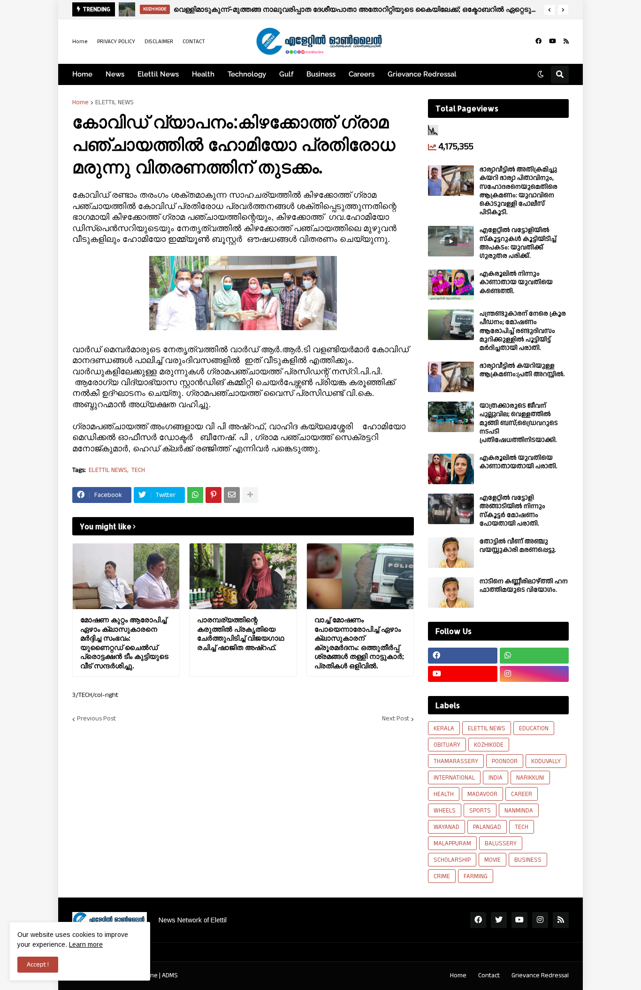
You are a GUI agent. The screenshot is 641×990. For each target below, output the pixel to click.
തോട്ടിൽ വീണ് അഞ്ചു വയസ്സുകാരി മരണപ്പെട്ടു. (518, 545)
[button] (549, 9)
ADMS (170, 975)
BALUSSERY (501, 843)
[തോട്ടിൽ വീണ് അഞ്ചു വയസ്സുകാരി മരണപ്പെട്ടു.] (451, 552)
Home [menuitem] (82, 74)
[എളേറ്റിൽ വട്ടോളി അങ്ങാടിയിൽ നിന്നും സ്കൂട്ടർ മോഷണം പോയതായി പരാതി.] (451, 509)
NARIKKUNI (530, 777)
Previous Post (96, 719)
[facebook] (538, 41)
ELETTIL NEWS (114, 102)
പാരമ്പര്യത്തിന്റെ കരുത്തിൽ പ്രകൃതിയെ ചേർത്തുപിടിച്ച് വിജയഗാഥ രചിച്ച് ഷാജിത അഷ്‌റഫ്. (240, 633)
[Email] (232, 495)
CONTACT (194, 42)
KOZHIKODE (489, 745)
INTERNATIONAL (454, 777)
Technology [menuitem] (247, 74)
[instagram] (534, 674)
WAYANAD (446, 827)
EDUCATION (534, 728)
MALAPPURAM (452, 843)
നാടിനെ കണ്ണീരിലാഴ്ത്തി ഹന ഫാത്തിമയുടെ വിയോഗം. (524, 585)
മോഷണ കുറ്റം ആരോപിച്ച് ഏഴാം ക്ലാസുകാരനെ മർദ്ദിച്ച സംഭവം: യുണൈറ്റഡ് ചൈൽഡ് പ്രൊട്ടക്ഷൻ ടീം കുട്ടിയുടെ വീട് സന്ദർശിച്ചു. (124, 642)
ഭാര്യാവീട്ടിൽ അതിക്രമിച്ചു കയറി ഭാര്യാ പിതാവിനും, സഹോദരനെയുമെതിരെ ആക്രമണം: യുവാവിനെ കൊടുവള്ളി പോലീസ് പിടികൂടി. (518, 191)
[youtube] (552, 41)
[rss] (566, 41)
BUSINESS (528, 860)
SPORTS (480, 810)
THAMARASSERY (456, 761)
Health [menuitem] (203, 74)
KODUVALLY (546, 761)
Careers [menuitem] (361, 74)
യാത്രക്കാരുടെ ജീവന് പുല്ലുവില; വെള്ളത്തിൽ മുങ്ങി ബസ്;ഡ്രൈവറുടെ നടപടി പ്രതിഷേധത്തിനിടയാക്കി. (519, 423)
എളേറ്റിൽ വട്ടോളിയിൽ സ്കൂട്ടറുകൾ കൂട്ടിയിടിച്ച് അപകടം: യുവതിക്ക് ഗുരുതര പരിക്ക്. (518, 243)
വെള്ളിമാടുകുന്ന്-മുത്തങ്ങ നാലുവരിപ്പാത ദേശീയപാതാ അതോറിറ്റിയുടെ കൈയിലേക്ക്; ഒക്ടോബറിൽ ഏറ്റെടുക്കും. (356, 9)
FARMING (476, 876)
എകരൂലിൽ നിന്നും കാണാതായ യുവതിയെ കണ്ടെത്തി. (516, 282)
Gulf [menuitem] (286, 74)
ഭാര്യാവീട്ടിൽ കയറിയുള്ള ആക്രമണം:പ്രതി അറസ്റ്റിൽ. (522, 370)
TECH (138, 470)
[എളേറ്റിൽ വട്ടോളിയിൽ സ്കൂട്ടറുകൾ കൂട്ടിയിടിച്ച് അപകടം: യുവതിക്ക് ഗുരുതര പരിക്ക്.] (451, 241)
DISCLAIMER (159, 42)
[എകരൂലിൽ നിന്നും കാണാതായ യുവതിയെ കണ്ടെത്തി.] (451, 285)
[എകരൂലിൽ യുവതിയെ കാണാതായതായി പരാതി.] (451, 469)
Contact (489, 975)
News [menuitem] (115, 74)
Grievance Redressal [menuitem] (422, 74)
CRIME (442, 876)
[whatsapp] (534, 656)
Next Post (395, 719)
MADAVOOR (482, 794)
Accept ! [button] (38, 964)
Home (80, 42)
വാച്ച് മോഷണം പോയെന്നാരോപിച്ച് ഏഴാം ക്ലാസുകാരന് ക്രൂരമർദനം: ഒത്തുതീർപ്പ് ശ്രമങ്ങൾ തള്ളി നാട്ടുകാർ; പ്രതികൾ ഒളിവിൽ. (359, 642)
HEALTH (444, 794)
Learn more (86, 944)
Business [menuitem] (321, 74)
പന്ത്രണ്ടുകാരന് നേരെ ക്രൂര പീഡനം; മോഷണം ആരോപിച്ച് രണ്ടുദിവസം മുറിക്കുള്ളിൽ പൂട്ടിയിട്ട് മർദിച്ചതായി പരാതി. (523, 330)
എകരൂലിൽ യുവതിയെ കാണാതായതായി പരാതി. (518, 462)
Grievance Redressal (540, 975)
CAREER (521, 794)
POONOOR (505, 761)
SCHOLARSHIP (452, 860)
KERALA (444, 728)
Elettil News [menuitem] (158, 74)
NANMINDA (518, 810)
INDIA (495, 777)
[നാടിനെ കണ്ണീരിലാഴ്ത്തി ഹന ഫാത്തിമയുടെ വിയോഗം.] (451, 592)
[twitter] (499, 920)
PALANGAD (487, 827)
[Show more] (250, 495)
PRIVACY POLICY (116, 42)
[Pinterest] (213, 495)
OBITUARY (447, 745)
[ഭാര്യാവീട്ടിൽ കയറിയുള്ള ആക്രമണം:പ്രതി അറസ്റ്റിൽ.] (451, 377)
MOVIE (492, 860)
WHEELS (445, 810)
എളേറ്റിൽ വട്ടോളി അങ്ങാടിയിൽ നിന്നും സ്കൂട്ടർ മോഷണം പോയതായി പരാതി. (512, 511)
